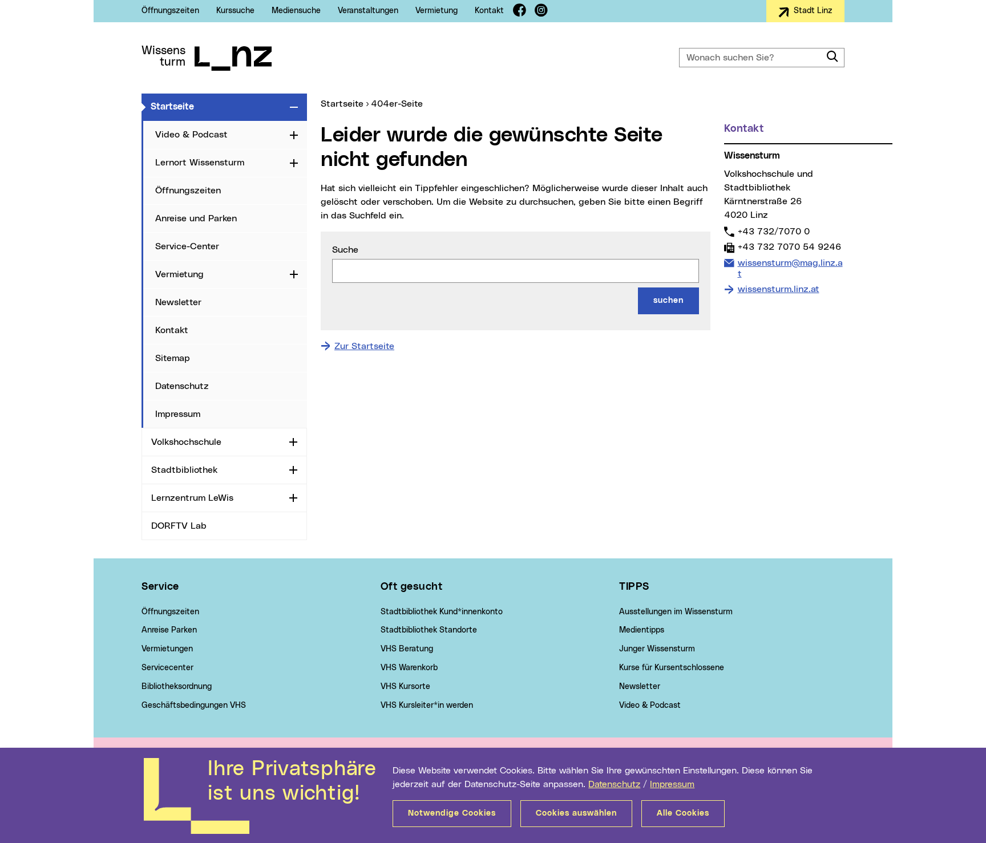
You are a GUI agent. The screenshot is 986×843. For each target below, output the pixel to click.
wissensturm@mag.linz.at (790, 268)
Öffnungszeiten (170, 11)
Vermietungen (167, 649)
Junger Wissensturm (657, 649)
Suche (345, 249)
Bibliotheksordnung (177, 687)
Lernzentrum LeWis (192, 497)
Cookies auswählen (576, 813)
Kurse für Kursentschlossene (671, 668)
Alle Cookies (683, 813)
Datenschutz (614, 784)
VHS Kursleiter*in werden (427, 706)
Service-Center (187, 246)
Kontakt (489, 11)
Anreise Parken (169, 630)
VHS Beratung (407, 649)
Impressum (672, 784)
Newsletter (178, 302)
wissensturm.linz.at (778, 289)
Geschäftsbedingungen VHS (194, 706)
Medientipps (641, 630)
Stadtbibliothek (184, 470)
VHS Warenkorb (409, 668)
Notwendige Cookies (452, 813)
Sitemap (172, 358)
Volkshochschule (186, 442)
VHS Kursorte (405, 687)
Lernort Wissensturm (199, 162)
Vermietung (436, 11)
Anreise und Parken (196, 218)
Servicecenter (167, 668)
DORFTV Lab (179, 525)
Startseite (218, 106)
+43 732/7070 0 (773, 231)
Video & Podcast (191, 134)
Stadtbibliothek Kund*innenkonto (442, 612)
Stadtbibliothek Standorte (429, 630)
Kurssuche (235, 11)
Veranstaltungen (368, 11)
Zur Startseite (364, 346)
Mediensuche (296, 11)
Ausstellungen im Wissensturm (676, 612)
